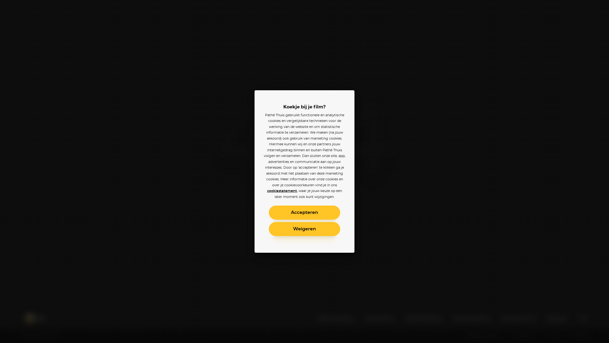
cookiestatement (282, 191)
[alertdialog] (304, 171)
